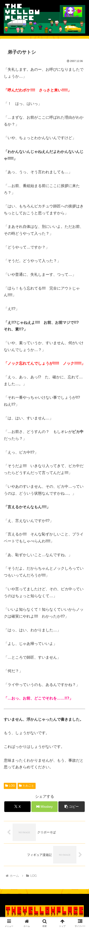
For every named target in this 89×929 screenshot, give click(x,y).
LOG (12, 785)
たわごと (28, 785)
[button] (71, 806)
